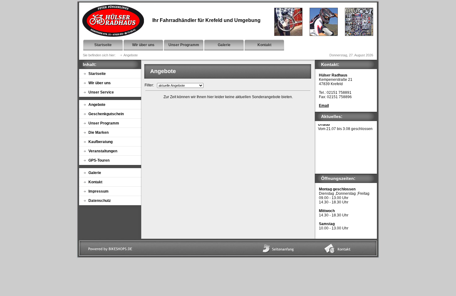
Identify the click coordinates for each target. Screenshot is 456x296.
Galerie (224, 45)
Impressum (98, 191)
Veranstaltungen (102, 151)
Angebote (96, 104)
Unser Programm (183, 45)
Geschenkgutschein (106, 114)
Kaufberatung (100, 142)
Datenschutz (99, 200)
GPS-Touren (99, 160)
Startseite (103, 45)
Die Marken (98, 132)
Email (324, 105)
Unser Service (101, 92)
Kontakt (264, 45)
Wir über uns (143, 45)
